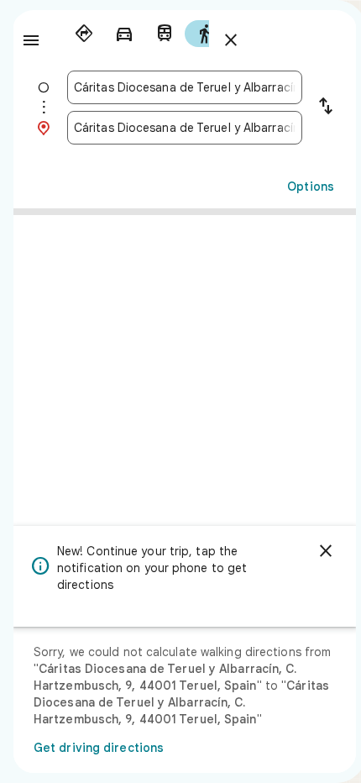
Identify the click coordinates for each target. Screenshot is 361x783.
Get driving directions (99, 747)
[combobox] (185, 87)
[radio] (84, 33)
